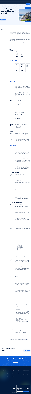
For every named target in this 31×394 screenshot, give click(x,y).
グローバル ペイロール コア (4, 370)
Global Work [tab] (2, 35)
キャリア (13, 373)
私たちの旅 (13, 370)
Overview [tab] (2, 29)
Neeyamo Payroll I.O (3, 379)
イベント (11, 5)
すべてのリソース (8, 370)
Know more (17, 56)
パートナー (17, 5)
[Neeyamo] (3, 4)
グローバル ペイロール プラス (4, 372)
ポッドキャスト (8, 373)
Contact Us (2, 19)
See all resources (26, 350)
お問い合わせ (15, 362)
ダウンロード (8, 376)
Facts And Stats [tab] (2, 31)
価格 (18, 370)
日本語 (24, 370)
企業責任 (13, 376)
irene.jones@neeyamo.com (25, 339)
